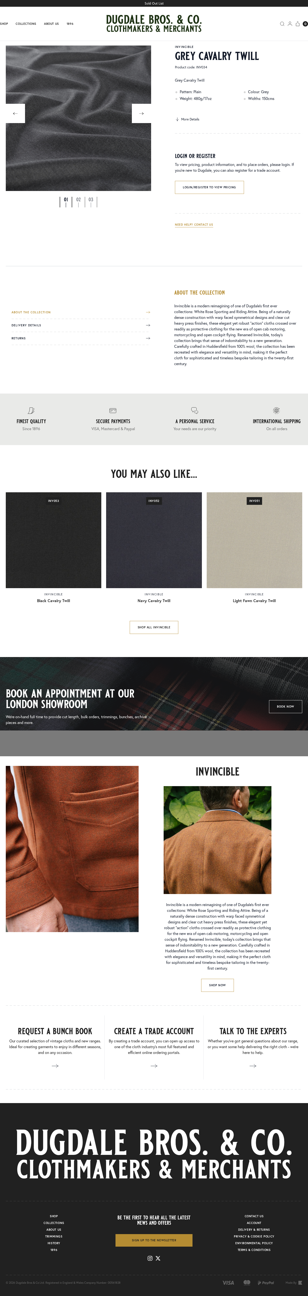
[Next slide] (141, 113)
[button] (66, 202)
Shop (4, 23)
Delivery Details (26, 325)
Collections (26, 23)
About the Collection (31, 312)
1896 (70, 23)
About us (51, 23)
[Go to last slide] (15, 113)
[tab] (81, 315)
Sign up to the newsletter (154, 1240)
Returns (19, 338)
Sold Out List (154, 3)
